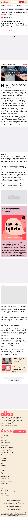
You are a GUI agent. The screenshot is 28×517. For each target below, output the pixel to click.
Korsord (9, 9)
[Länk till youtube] (8, 431)
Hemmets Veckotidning (8, 491)
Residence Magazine (19, 503)
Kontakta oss (5, 478)
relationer (3, 14)
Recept (5, 503)
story (12, 378)
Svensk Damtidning (14, 502)
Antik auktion (5, 495)
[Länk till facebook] (2, 431)
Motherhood (11, 503)
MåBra (25, 502)
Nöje (2, 473)
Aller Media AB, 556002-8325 (13, 514)
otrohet (6, 378)
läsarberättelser (19, 378)
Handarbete (4, 468)
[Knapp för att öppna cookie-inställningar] (26, 2)
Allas (2, 486)
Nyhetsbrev (4, 438)
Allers (2, 488)
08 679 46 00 (17, 515)
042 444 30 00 (19, 512)
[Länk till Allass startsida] (6, 2)
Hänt (8, 502)
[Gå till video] (25, 65)
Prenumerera (14, 2)
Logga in (22, 2)
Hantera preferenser (7, 447)
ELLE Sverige (4, 508)
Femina (21, 502)
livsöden (10, 380)
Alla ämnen (4, 440)
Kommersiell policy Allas (8, 455)
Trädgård (10, 5)
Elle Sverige (4, 502)
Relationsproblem (19, 9)
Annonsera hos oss (6, 481)
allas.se (22, 513)
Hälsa (2, 463)
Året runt (4, 493)
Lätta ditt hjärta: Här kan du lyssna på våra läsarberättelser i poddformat (14, 210)
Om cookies (4, 445)
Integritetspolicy (6, 450)
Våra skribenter (5, 442)
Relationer (18, 5)
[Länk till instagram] (5, 431)
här (17, 253)
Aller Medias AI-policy (7, 452)
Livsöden (3, 460)
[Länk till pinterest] (11, 431)
